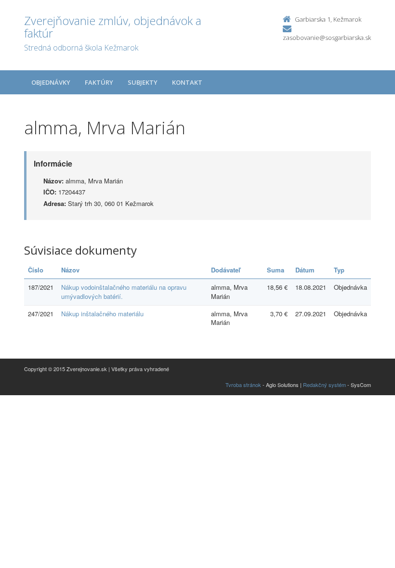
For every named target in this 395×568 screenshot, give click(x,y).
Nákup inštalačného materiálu (102, 313)
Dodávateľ (225, 269)
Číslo (35, 269)
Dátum (305, 269)
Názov (70, 269)
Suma (275, 269)
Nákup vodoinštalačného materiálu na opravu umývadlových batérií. (123, 292)
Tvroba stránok (243, 384)
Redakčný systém (324, 384)
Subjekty (143, 82)
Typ (339, 269)
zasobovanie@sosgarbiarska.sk (327, 37)
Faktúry (99, 82)
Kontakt (187, 82)
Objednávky (50, 82)
